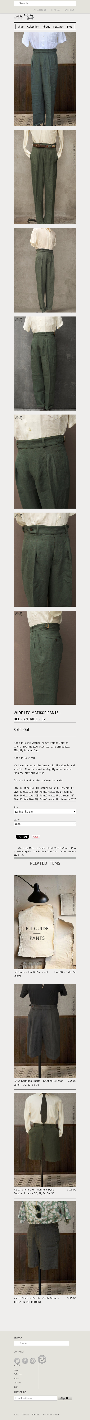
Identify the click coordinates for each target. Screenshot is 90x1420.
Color (17, 819)
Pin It (36, 837)
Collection (33, 26)
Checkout (69, 9)
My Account (39, 9)
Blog (70, 26)
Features (58, 26)
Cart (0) (55, 9)
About (46, 26)
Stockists (36, 1414)
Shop (21, 26)
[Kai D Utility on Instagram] (42, 1364)
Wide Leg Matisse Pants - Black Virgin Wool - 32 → (47, 848)
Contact (25, 1414)
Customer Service (51, 1414)
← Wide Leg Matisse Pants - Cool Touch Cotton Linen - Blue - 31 (45, 853)
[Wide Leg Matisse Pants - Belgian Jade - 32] (45, 79)
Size (16, 807)
